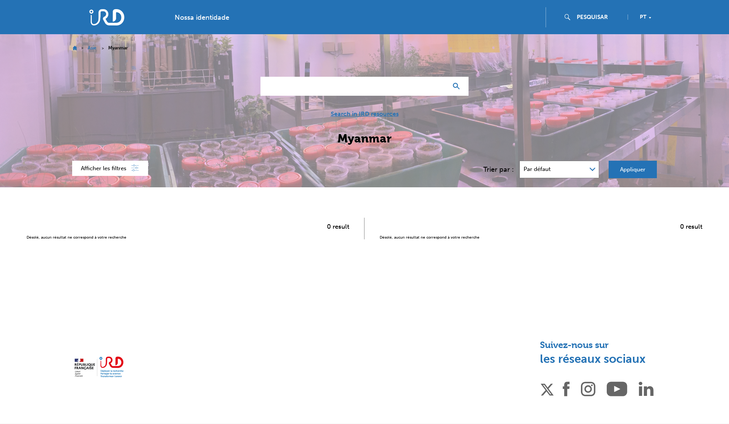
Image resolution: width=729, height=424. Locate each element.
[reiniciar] (439, 86)
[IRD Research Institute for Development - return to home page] (99, 367)
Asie (92, 48)
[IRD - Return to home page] (106, 17)
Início (74, 48)
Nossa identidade (202, 17)
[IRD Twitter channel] (547, 388)
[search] (599, 17)
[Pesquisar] (458, 86)
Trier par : (498, 169)
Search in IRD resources (365, 114)
